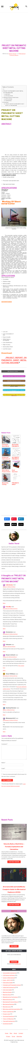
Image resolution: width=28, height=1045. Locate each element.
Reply (4, 603)
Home (6, 1033)
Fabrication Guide (7, 982)
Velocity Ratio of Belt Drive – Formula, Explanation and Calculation (14, 846)
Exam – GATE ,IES (7, 980)
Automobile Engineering (9, 973)
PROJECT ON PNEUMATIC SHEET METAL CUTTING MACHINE (13, 91)
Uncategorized (7, 1023)
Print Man (8, 606)
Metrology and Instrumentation (11, 1009)
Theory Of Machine (8, 1019)
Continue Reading (14, 861)
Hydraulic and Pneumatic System (12, 985)
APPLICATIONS (8, 99)
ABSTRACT (7, 94)
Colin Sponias (9, 584)
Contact (21, 1033)
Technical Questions (8, 1016)
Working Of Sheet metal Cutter (10, 97)
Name (3, 762)
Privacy (8, 1036)
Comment (4, 744)
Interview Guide (7, 990)
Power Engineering (8, 1011)
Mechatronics (7, 1006)
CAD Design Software (9, 975)
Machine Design (7, 992)
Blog (11, 1033)
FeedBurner (17, 964)
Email (3, 768)
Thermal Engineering (9, 1021)
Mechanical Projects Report (10, 1002)
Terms (13, 1036)
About (15, 1033)
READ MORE (14, 946)
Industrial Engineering (9, 987)
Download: (5, 102)
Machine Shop (7, 994)
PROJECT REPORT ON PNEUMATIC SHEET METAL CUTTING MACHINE (14, 104)
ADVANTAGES (9, 100)
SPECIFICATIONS (9, 95)
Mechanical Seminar (8, 1004)
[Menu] (2, 7)
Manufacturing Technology (10, 997)
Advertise (19, 1036)
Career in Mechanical (9, 977)
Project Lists (6, 1014)
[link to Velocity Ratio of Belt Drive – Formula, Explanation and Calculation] (14, 832)
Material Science (7, 999)
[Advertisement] (14, 30)
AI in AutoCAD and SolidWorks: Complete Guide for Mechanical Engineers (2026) (14, 889)
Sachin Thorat (12, 53)
